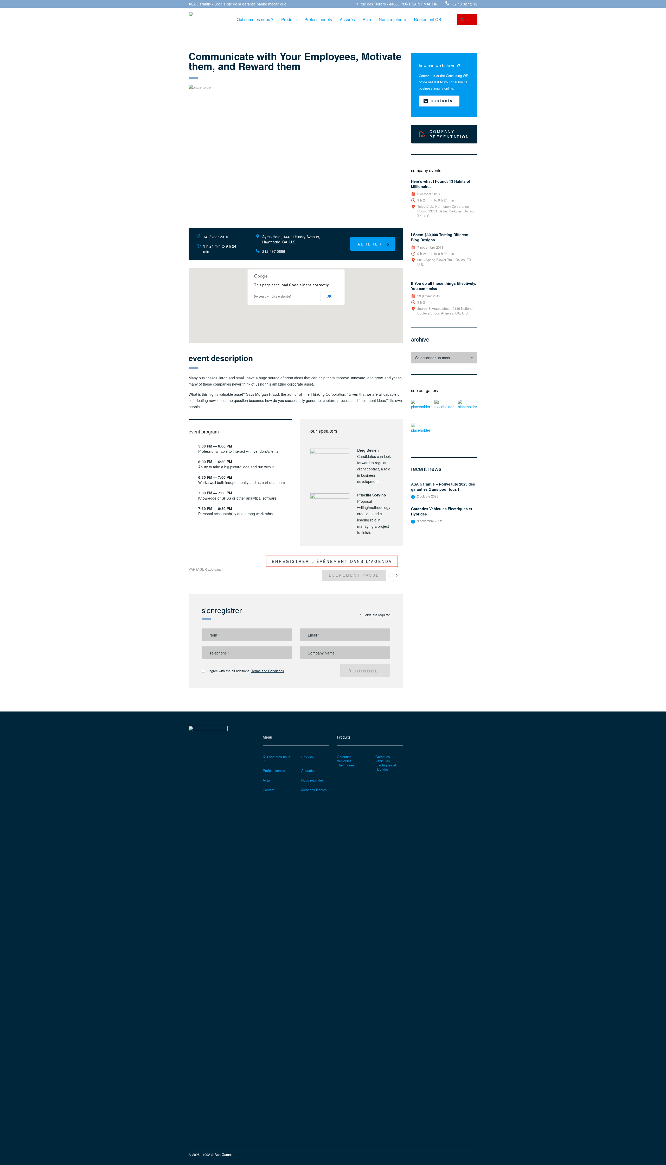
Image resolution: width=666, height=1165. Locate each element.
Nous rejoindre (392, 19)
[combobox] (444, 357)
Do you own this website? (273, 296)
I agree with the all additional (245, 671)
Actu (367, 19)
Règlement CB (427, 19)
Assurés (347, 19)
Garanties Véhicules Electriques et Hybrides (441, 511)
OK (328, 296)
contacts (442, 100)
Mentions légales (314, 790)
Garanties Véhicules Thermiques (346, 761)
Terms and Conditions (267, 670)
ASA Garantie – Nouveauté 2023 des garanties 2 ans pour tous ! (443, 486)
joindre (366, 670)
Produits (289, 19)
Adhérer (369, 244)
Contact (268, 790)
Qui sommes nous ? (255, 19)
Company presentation (450, 134)
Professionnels (318, 19)
